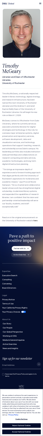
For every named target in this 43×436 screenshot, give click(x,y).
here (35, 221)
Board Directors (9, 288)
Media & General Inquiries (13, 340)
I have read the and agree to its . (21, 375)
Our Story (7, 324)
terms (7, 376)
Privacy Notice (8, 300)
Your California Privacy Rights (14, 308)
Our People (7, 328)
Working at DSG (10, 336)
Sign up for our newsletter (17, 358)
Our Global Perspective (13, 332)
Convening (7, 284)
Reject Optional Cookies (21, 425)
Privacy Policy (20, 374)
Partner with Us (20, 248)
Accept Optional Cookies (21, 432)
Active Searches (19, 255)
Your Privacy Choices (11, 312)
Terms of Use (8, 304)
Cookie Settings (21, 419)
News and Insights (10, 348)
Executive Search (9, 275)
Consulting (7, 280)
